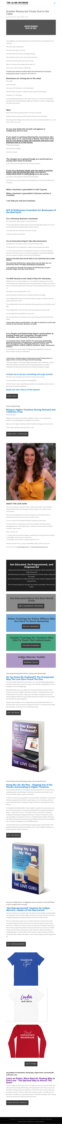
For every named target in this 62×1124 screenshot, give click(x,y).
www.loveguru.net (22, 547)
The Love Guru (12, 17)
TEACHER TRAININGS (31, 645)
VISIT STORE (31, 1064)
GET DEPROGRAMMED (16, 944)
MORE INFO (12, 396)
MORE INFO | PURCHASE (17, 434)
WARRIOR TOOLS (31, 662)
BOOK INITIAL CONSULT (17, 1102)
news (26, 17)
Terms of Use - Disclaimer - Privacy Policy (31, 1121)
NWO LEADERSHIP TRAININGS (31, 606)
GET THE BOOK (14, 712)
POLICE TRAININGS (31, 626)
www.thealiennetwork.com (39, 547)
